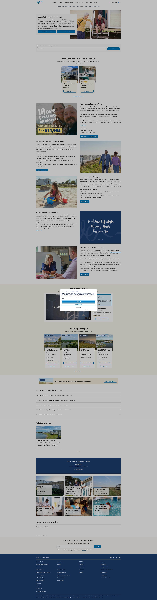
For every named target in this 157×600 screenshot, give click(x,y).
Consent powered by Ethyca (89, 309)
